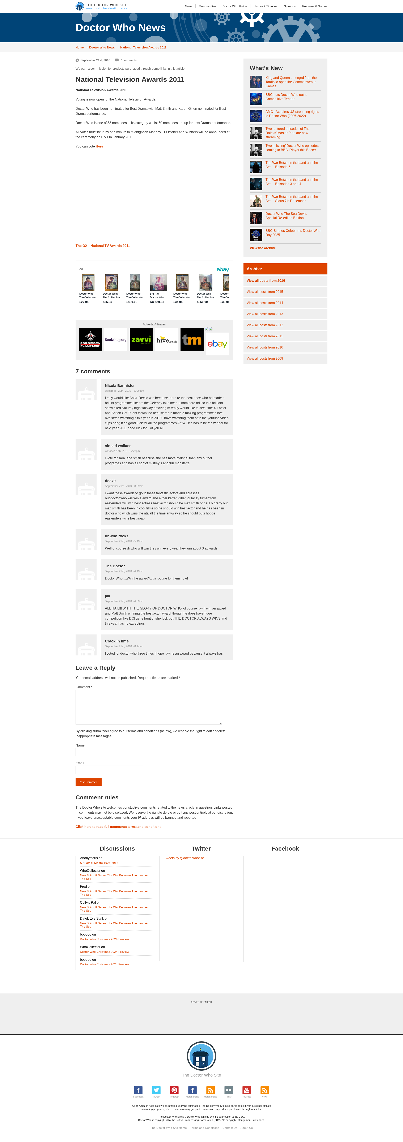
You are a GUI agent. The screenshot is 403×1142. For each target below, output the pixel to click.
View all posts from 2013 (265, 314)
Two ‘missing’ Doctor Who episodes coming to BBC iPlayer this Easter (292, 148)
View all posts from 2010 (265, 347)
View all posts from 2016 (266, 280)
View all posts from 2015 (265, 292)
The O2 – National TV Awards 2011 (103, 246)
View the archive (263, 248)
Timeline (265, 6)
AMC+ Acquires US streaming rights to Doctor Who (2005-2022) (292, 114)
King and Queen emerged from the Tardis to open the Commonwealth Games (291, 82)
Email (80, 763)
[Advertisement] (201, 1017)
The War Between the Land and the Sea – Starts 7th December (292, 199)
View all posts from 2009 (265, 358)
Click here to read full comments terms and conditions (118, 827)
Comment (84, 687)
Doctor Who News (102, 47)
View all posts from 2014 (265, 303)
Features (314, 6)
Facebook (138, 1096)
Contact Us (229, 1127)
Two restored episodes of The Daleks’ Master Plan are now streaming (288, 133)
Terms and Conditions (204, 1127)
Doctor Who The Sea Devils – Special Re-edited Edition (288, 216)
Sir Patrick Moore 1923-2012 (99, 862)
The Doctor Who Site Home (168, 1127)
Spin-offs (290, 6)
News (188, 6)
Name (80, 745)
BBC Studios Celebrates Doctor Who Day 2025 (293, 233)
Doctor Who (234, 6)
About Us (247, 1127)
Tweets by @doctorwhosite (184, 858)
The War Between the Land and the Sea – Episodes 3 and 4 (292, 182)
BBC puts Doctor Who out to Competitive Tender (286, 97)
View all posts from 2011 (265, 336)
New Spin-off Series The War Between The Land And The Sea (115, 877)
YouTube (246, 1096)
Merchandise (207, 6)
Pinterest (174, 1096)
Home (80, 47)
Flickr (229, 1096)
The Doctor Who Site (201, 1075)
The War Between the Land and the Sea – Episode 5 (292, 165)
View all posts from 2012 (265, 325)
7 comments (128, 60)
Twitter (156, 1096)
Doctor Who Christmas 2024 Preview (104, 939)
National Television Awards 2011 (143, 47)
